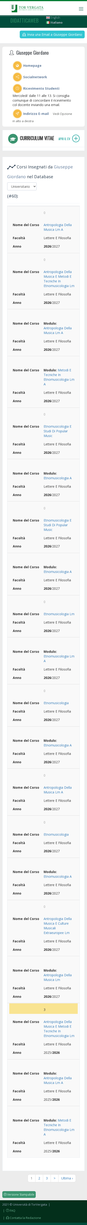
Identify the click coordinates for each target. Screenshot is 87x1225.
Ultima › (67, 1178)
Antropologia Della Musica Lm (58, 977)
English (55, 18)
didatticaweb (24, 20)
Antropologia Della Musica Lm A (58, 227)
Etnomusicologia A (58, 478)
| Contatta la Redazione (21, 1218)
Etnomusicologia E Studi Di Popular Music (57, 431)
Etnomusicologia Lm (59, 614)
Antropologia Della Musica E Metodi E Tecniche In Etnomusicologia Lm (59, 279)
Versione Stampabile (20, 1195)
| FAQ (8, 1210)
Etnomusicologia (56, 703)
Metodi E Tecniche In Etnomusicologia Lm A (59, 377)
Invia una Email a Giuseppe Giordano (54, 34)
